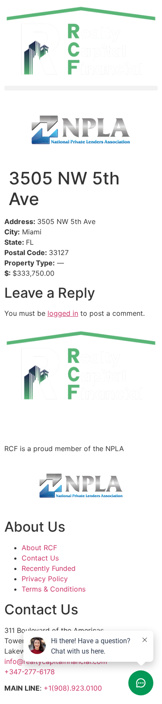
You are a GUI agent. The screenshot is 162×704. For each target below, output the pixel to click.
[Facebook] (62, 421)
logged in (63, 313)
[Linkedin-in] (15, 421)
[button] (81, 88)
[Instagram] (39, 421)
